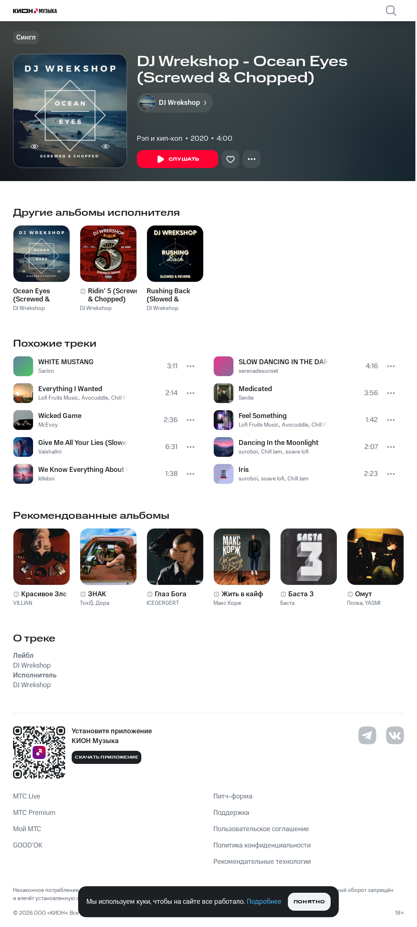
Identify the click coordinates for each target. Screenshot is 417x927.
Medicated (255, 389)
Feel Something (263, 416)
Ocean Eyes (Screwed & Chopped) (31, 295)
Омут (363, 594)
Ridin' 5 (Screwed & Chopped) (115, 295)
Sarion (46, 371)
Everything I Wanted (70, 389)
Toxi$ (86, 603)
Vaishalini (49, 452)
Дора (102, 603)
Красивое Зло (44, 594)
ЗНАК (97, 594)
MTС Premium (34, 813)
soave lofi (297, 452)
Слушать (184, 159)
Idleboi (46, 479)
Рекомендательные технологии (262, 862)
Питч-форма (232, 796)
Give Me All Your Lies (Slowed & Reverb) (83, 443)
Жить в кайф (242, 594)
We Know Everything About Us (83, 470)
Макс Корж (227, 603)
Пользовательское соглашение (261, 829)
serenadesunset (258, 371)
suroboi (248, 452)
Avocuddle (94, 398)
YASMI (372, 603)
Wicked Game (59, 416)
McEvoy (48, 425)
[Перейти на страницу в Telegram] (367, 735)
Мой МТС (27, 829)
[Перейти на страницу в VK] (395, 735)
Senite (246, 398)
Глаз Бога (171, 594)
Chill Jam (271, 452)
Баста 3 (301, 594)
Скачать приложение (106, 757)
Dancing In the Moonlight (278, 443)
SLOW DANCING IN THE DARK (283, 362)
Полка (354, 603)
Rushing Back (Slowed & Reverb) (168, 295)
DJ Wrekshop (29, 308)
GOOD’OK (27, 845)
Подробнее (264, 902)
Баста (287, 603)
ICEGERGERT (163, 603)
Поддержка (231, 813)
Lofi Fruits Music (58, 398)
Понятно (309, 901)
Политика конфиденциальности (262, 845)
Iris (244, 470)
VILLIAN (22, 603)
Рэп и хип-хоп (159, 139)
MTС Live (26, 796)
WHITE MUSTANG (66, 362)
